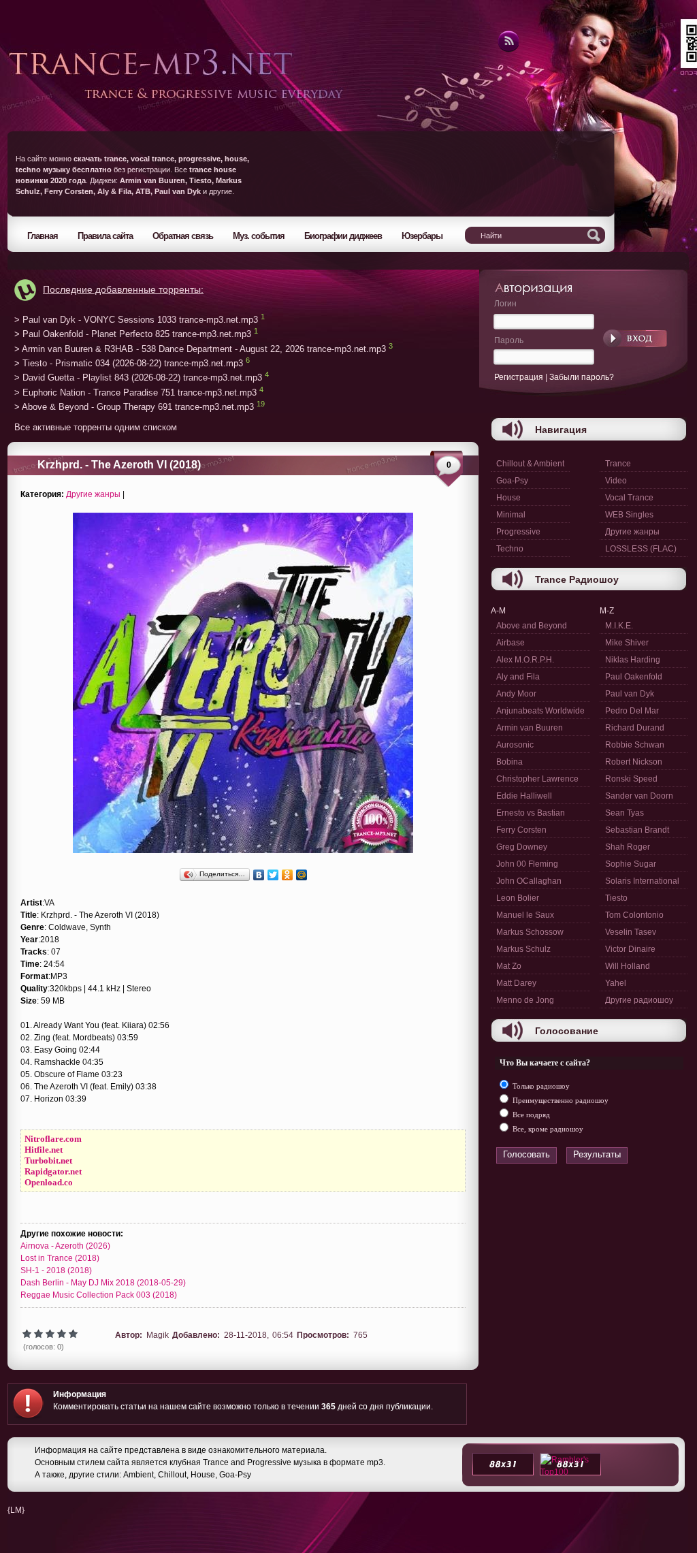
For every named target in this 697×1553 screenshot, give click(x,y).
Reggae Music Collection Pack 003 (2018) (98, 1295)
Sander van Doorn (639, 796)
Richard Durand (634, 728)
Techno (509, 549)
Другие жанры (93, 494)
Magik (157, 1335)
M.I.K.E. (619, 625)
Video (616, 480)
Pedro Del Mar (632, 711)
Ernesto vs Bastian (530, 813)
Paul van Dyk (629, 694)
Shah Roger (627, 847)
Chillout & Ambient (530, 463)
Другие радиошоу (639, 1000)
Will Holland (627, 966)
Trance (618, 463)
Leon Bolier (517, 898)
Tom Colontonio (634, 915)
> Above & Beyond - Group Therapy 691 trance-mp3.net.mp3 (134, 407)
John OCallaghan (529, 881)
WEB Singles (629, 514)
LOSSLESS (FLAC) (641, 549)
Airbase (510, 642)
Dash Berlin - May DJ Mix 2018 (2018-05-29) (103, 1282)
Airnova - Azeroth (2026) (65, 1246)
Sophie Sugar (630, 864)
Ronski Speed (631, 779)
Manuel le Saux (525, 915)
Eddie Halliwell (524, 796)
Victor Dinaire (630, 949)
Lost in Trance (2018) (59, 1258)
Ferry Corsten (521, 830)
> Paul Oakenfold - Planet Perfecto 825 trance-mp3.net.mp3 (132, 335)
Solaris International (642, 881)
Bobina (509, 762)
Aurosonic (515, 745)
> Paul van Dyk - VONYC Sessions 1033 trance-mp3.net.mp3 (136, 320)
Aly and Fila (518, 677)
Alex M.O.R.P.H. (525, 660)
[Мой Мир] (302, 875)
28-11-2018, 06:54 (258, 1335)
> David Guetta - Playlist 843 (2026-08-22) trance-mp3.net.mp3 (138, 378)
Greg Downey (521, 847)
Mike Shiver (627, 642)
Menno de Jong (525, 1000)
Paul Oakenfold (633, 677)
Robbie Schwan (634, 745)
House (508, 497)
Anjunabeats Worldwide (540, 711)
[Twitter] (273, 875)
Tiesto (616, 898)
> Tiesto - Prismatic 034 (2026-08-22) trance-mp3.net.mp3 (128, 363)
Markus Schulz (523, 949)
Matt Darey (516, 983)
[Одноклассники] (287, 875)
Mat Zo (508, 966)
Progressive (518, 532)
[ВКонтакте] (259, 875)
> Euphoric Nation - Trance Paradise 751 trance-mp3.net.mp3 (135, 392)
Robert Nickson (633, 762)
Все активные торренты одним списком (95, 427)
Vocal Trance (629, 497)
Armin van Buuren (529, 728)
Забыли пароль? (581, 377)
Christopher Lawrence (537, 779)
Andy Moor (516, 694)
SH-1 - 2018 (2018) (56, 1270)
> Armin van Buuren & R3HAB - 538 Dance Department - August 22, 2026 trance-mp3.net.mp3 (200, 349)
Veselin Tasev (630, 932)
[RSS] (507, 49)
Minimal (510, 514)
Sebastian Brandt (637, 830)
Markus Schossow (530, 932)
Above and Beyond (531, 625)
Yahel (615, 983)
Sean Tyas (624, 813)
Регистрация (518, 377)
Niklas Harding (632, 660)
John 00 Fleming (527, 864)
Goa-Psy (512, 480)
